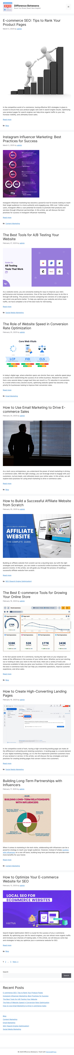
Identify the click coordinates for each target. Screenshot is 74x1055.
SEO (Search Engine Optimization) (18, 581)
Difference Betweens (26, 5)
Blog (7, 126)
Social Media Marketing (14, 313)
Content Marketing (12, 224)
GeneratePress (51, 1052)
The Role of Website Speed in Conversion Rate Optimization (26, 1003)
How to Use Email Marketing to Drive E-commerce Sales (24, 1006)
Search (5, 972)
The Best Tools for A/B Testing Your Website (20, 999)
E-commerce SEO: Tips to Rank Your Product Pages (23, 993)
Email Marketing (11, 396)
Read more (7, 120)
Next (15, 962)
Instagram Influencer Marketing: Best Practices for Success (32, 139)
